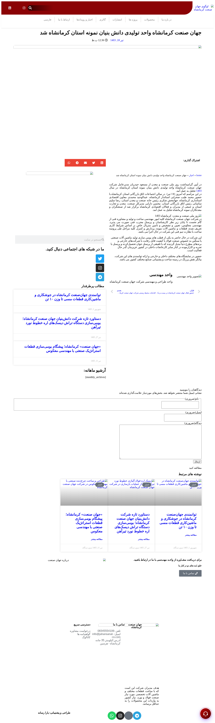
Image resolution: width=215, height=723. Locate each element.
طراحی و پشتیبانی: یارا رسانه (54, 712)
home (199, 175)
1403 (199, 190)
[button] (30, 8)
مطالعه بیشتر (191, 535)
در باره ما (166, 19)
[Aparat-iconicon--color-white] (128, 715)
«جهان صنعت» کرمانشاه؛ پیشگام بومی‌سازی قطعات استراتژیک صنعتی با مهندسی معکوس (62, 348)
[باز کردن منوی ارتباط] (205, 713)
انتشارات (117, 19)
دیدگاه (193, 423)
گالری (102, 19)
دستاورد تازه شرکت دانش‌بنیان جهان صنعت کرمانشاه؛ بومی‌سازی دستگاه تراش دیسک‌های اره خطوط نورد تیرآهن (62, 323)
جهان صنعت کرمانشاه (135, 626)
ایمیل (193, 412)
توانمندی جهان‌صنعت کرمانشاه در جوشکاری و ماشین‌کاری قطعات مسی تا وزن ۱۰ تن (68, 297)
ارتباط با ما (64, 19)
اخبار (191, 175)
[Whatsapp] (112, 715)
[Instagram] (120, 715)
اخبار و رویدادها (85, 19)
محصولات (149, 19)
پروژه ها (133, 19)
